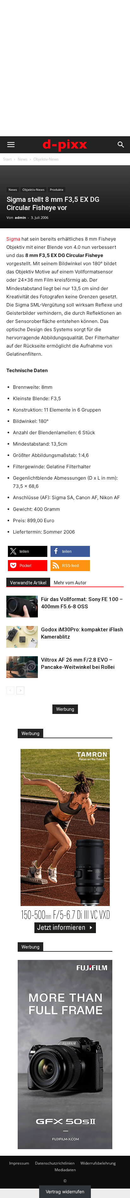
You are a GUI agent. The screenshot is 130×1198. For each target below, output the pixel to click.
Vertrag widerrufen (65, 1192)
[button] (11, 144)
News (22, 159)
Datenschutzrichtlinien (54, 1163)
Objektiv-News (46, 159)
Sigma (13, 239)
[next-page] (20, 690)
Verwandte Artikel (28, 582)
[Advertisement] (65, 68)
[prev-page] (10, 690)
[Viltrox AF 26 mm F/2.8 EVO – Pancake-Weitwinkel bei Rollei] (22, 667)
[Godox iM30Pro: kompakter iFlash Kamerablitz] (22, 637)
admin (20, 217)
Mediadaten (65, 1169)
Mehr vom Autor (70, 582)
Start (7, 159)
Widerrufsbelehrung (98, 1163)
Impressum (19, 1163)
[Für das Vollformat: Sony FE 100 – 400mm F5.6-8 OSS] (22, 606)
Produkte (56, 189)
